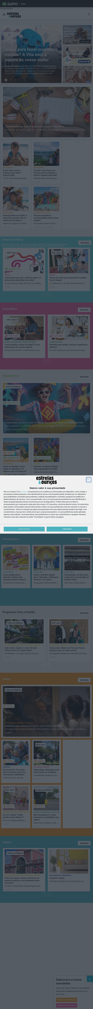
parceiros (24, 491)
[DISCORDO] (89, 480)
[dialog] (46, 504)
